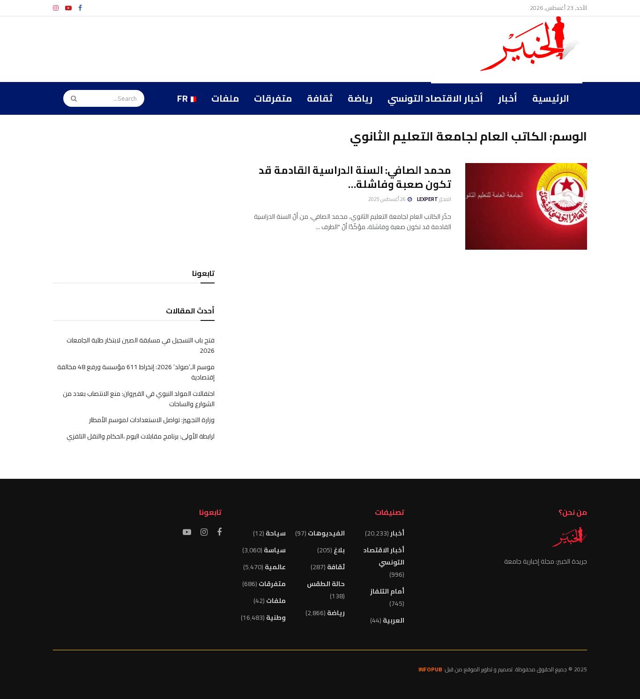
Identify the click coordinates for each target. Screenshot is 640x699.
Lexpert (427, 199)
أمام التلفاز (387, 591)
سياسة (275, 550)
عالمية (275, 567)
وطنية (276, 617)
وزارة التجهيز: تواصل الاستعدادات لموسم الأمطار (152, 420)
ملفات (225, 98)
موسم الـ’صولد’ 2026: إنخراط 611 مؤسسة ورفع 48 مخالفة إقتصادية (136, 372)
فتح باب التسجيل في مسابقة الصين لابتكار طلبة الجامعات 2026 (141, 345)
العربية (393, 620)
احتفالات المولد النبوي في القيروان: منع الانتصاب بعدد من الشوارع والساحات (139, 398)
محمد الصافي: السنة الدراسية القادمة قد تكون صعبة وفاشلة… (355, 177)
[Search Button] (70, 98)
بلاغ (339, 550)
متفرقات (273, 98)
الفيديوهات (326, 533)
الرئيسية (550, 98)
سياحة (276, 533)
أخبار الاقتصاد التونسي (435, 98)
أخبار (507, 98)
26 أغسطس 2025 (387, 199)
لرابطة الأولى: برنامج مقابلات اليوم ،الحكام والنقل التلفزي (141, 436)
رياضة (360, 98)
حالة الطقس (326, 584)
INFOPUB (430, 669)
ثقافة (320, 98)
